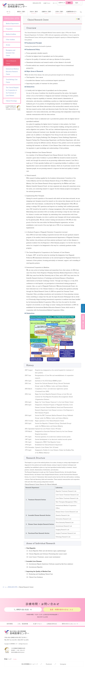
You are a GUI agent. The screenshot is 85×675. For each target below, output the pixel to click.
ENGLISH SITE (37, 3)
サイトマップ (56, 3)
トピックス (83, 308)
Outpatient (9, 28)
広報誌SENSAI (52, 623)
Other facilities (10, 39)
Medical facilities (11, 34)
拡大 (76, 2)
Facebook (49, 664)
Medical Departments (12, 23)
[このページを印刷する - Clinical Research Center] (77, 19)
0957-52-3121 (11, 640)
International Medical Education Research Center (12, 71)
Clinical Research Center (11, 62)
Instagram (63, 664)
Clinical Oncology (11, 100)
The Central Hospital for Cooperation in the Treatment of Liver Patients (12, 91)
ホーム (4, 587)
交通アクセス (46, 3)
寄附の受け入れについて (70, 623)
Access (8, 44)
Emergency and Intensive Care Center (10, 52)
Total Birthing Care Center (11, 81)
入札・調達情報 (23, 623)
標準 (69, 2)
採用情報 (10, 623)
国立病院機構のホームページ (30, 664)
